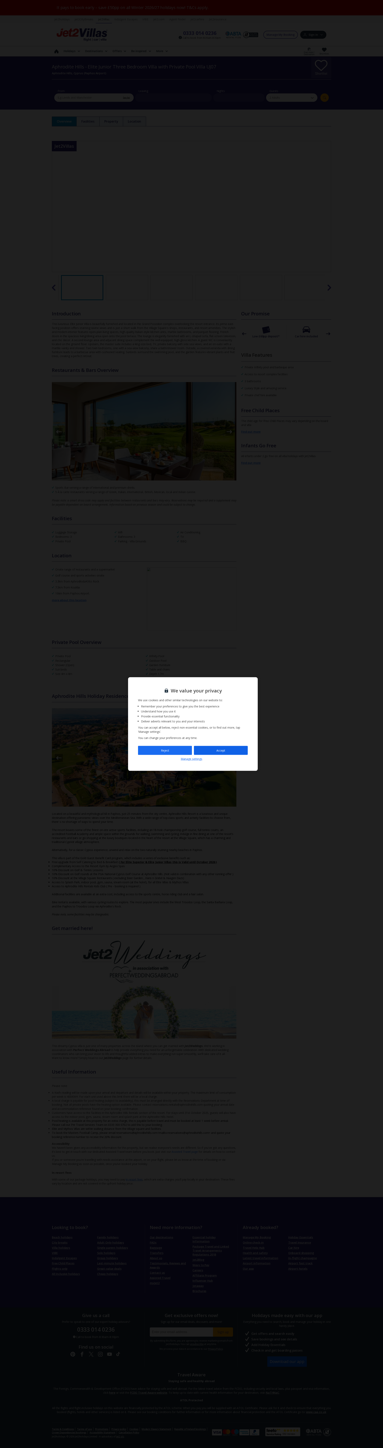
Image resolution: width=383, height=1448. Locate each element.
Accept (220, 750)
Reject (165, 750)
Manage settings (191, 759)
